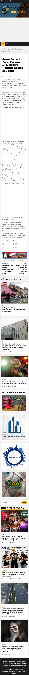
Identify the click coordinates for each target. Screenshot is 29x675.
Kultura (4, 56)
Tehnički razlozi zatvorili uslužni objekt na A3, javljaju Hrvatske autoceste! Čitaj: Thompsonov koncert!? (13, 611)
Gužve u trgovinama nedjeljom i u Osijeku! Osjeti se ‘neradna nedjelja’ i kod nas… (8, 268)
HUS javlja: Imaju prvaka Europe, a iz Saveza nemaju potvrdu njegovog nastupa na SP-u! (14, 574)
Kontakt (23, 663)
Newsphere (20, 671)
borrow (12, 260)
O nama (5, 661)
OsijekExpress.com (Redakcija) (17, 578)
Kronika (4, 644)
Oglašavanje (11, 661)
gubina (17, 260)
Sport (3, 570)
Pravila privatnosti (8, 663)
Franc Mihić (13, 386)
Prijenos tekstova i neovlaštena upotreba (14, 665)
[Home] (3, 44)
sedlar (21, 260)
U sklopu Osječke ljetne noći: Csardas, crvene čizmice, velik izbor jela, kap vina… (14, 309)
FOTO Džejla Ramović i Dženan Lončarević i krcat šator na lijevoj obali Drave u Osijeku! (13, 538)
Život (3, 534)
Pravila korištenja (21, 661)
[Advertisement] (14, 29)
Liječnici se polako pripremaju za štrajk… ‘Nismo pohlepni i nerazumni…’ (21, 268)
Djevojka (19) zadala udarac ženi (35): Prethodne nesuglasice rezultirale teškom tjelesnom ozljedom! (13, 649)
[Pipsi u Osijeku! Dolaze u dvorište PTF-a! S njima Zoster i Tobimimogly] (14, 366)
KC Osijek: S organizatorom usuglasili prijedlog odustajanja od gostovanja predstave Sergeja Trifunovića (14, 346)
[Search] (27, 43)
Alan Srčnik (14, 76)
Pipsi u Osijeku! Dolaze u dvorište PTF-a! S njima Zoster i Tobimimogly (14, 382)
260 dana (8, 260)
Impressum (17, 663)
